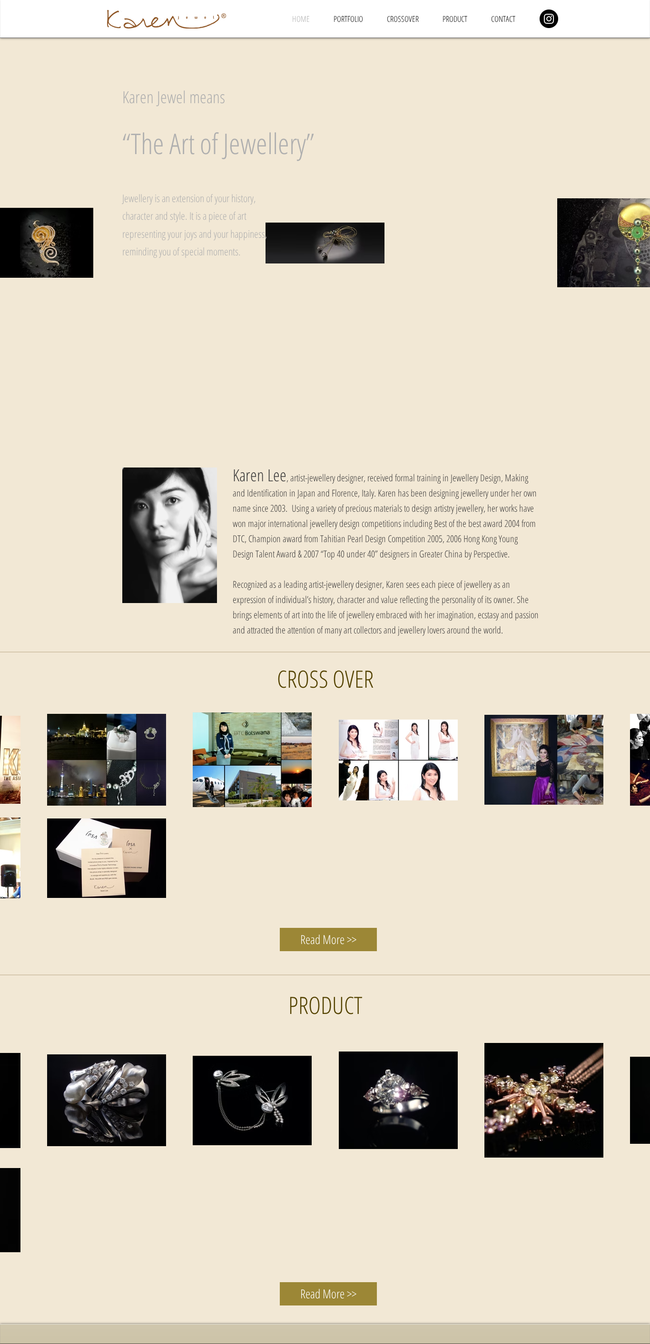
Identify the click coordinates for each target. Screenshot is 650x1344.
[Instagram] (549, 19)
